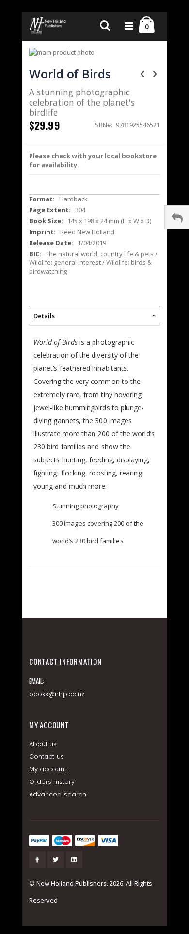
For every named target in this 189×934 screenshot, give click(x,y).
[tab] (94, 315)
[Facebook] (37, 859)
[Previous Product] (142, 73)
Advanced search (57, 794)
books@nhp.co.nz (56, 694)
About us (43, 744)
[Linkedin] (74, 859)
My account (47, 769)
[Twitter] (55, 859)
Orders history (52, 781)
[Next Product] (154, 73)
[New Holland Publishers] (48, 26)
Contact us (46, 756)
